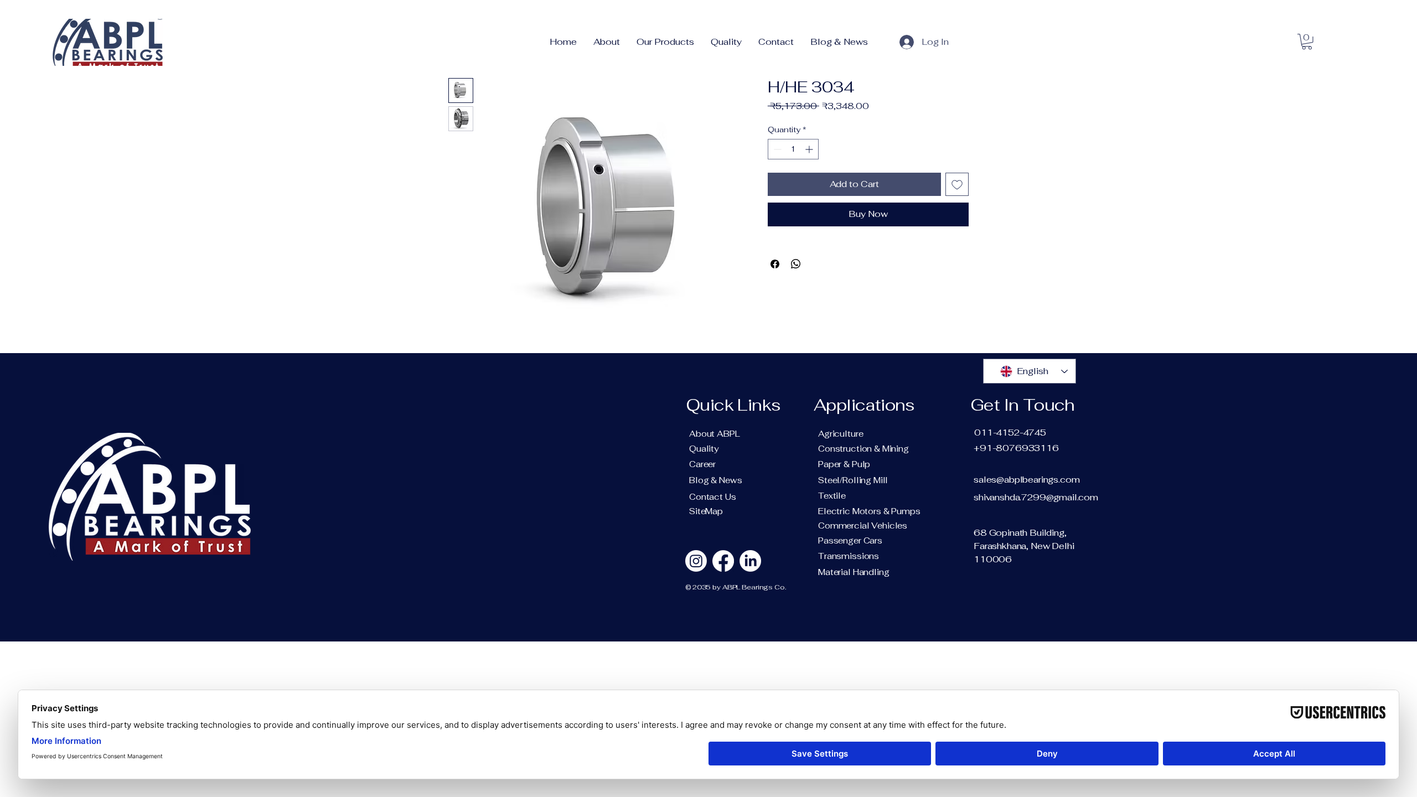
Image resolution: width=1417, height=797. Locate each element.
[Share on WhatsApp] (796, 264)
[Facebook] (723, 561)
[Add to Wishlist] (957, 184)
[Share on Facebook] (775, 264)
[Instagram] (696, 561)
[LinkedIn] (750, 561)
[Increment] (810, 149)
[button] (1306, 42)
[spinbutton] (793, 149)
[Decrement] (776, 149)
